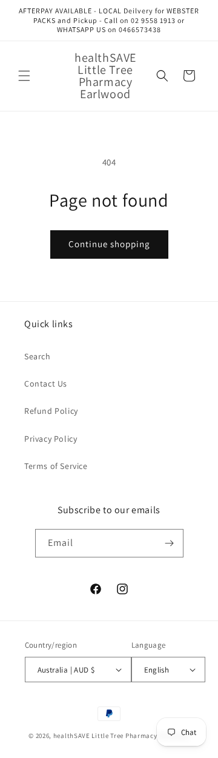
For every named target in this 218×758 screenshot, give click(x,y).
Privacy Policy (50, 438)
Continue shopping (109, 244)
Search (37, 356)
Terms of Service (56, 465)
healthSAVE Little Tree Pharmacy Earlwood (121, 735)
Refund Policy (51, 410)
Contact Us (45, 383)
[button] (24, 75)
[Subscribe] (169, 543)
